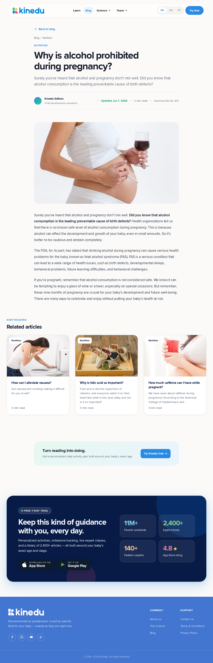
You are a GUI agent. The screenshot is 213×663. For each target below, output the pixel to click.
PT (179, 10)
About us (155, 619)
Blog (88, 10)
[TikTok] (41, 637)
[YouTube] (31, 637)
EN (162, 10)
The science (157, 626)
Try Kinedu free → (155, 453)
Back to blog (47, 29)
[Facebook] (12, 637)
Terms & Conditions (192, 626)
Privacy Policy (188, 633)
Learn (76, 10)
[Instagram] (21, 637)
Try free (194, 10)
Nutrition (47, 38)
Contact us (187, 619)
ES (170, 10)
